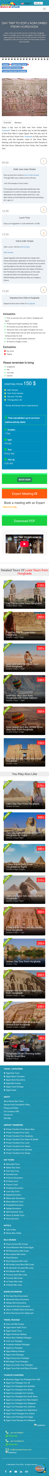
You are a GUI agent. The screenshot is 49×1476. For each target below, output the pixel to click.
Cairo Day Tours (12, 1171)
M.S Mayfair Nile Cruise (15, 1271)
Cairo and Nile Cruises (15, 1324)
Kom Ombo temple (31, 175)
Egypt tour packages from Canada (19, 1393)
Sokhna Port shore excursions (18, 1306)
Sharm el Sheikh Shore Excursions (20, 1309)
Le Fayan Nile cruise (14, 1281)
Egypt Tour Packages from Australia (20, 1386)
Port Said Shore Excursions (17, 1296)
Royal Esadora (12, 1257)
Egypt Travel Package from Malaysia (20, 1420)
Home (5, 64)
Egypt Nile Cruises (13, 1083)
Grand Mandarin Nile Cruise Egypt (19, 1247)
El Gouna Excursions (14, 1177)
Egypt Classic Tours (14, 1330)
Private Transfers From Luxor (18, 1142)
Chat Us (39, 1468)
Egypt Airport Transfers (15, 1076)
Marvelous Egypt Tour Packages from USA (23, 1379)
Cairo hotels (11, 1229)
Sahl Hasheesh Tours (14, 1212)
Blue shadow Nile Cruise (16, 1254)
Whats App (12, 1435)
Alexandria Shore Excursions (17, 1299)
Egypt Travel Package (14, 1086)
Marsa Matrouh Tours (14, 1201)
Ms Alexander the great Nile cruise (20, 1268)
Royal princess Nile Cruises (17, 1244)
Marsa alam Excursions (15, 1198)
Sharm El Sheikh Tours (15, 1215)
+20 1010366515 (17, 1441)
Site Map (7, 1118)
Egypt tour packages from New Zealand (22, 1400)
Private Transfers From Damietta (19, 1149)
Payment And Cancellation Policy (17, 1104)
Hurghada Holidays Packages (18, 1344)
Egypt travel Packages (15, 1354)
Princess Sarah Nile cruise (16, 1274)
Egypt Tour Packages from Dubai (19, 1389)
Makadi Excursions (13, 1194)
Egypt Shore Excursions (15, 1080)
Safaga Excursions (13, 1208)
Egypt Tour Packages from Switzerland (21, 1410)
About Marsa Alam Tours (13, 1101)
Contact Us (8, 1114)
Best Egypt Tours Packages (17, 1361)
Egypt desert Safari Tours (16, 1327)
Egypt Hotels (11, 1090)
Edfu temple (25, 247)
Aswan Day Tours (13, 1167)
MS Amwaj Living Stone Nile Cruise (20, 1264)
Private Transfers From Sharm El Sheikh (22, 1139)
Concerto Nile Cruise (14, 1278)
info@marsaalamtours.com (21, 1449)
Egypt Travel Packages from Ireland (20, 1413)
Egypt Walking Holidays (15, 1351)
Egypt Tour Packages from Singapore (21, 1403)
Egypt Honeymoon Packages (17, 1358)
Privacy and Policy (11, 1108)
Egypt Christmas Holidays (16, 1334)
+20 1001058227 (17, 1432)
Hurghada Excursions (12, 67)
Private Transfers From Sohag (18, 1153)
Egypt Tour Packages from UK (18, 1382)
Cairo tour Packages (14, 1341)
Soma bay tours (12, 1218)
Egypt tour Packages (14, 1348)
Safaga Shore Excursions (16, 1302)
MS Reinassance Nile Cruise (17, 1250)
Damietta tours (12, 1174)
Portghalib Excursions (14, 1205)
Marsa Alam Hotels (13, 1233)
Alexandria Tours (13, 1164)
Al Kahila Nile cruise (14, 1285)
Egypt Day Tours (19, 64)
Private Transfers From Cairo (17, 1132)
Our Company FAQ (11, 1111)
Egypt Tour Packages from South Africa (21, 1396)
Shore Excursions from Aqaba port (20, 1313)
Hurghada (6, 130)
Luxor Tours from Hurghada (14, 71)
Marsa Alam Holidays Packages (18, 1337)
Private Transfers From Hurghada (19, 1136)
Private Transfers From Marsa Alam (20, 1129)
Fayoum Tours (12, 1184)
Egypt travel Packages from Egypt (19, 1417)
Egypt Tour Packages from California (20, 1406)
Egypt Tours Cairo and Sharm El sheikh (21, 1368)
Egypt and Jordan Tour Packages (19, 1365)
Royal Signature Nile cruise (17, 1261)
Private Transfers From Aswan (18, 1146)
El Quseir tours (12, 1181)
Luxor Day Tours (12, 1191)
